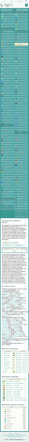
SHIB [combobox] (8, 93)
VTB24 (3, 340)
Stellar (7, 310)
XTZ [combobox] (8, 103)
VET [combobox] (8, 118)
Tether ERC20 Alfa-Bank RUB (14, 387)
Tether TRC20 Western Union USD (15, 398)
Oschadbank (15, 327)
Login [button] (11, 1)
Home (4, 1)
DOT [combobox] (8, 83)
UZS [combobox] (8, 147)
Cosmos (13, 300)
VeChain (4, 319)
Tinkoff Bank (5, 336)
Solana (25, 309)
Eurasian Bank (15, 322)
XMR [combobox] (8, 76)
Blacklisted (18, 245)
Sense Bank (18, 334)
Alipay (21, 320)
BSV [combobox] (8, 46)
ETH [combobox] (8, 66)
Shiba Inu (8, 309)
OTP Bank (4, 329)
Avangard (4, 322)
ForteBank (4, 323)
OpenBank (4, 327)
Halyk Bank (5, 324)
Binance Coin (5, 296)
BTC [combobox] (8, 41)
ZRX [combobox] (8, 31)
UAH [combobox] (8, 127)
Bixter (5, 359)
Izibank (21, 324)
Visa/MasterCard (10, 337)
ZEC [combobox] (8, 123)
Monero (15, 304)
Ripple (22, 307)
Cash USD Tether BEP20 (13, 394)
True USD (4, 314)
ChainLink (4, 300)
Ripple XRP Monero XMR (13, 396)
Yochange (6, 357)
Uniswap (22, 314)
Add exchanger (18, 436)
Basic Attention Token (12, 294)
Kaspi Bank (5, 326)
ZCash (19, 319)
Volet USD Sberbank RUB (13, 391)
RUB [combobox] (8, 130)
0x (14, 293)
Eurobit (5, 370)
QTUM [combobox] (8, 88)
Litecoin (7, 304)
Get (18, 248)
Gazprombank (15, 323)
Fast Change (7, 361)
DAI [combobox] (8, 58)
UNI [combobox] (8, 113)
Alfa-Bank (12, 320)
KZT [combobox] (8, 137)
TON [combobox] (8, 105)
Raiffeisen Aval (6, 332)
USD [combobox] (8, 14)
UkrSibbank (16, 336)
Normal (14, 242)
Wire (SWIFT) (23, 340)
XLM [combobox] (8, 98)
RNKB (18, 332)
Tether (14, 310)
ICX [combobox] (8, 71)
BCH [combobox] (8, 44)
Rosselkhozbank (6, 333)
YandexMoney (5, 293)
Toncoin (11, 313)
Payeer (8, 419)
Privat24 (17, 329)
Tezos (3, 313)
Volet (18, 290)
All (6, 242)
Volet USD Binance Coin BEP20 (14, 383)
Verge (11, 319)
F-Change (6, 366)
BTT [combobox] (8, 49)
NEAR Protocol (6, 306)
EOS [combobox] (22, 68)
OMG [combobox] (8, 81)
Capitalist (4, 290)
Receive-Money (8, 368)
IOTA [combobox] (22, 78)
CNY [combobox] (8, 26)
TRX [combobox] (8, 108)
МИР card (12, 340)
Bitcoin (19, 296)
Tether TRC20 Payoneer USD (14, 389)
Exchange (17, 434)
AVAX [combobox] (8, 34)
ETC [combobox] (8, 68)
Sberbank (8, 334)
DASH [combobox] (8, 61)
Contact (9, 436)
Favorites (7, 245)
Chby (5, 372)
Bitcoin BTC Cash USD (22, 355)
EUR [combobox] (8, 201)
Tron (18, 313)
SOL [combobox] (8, 95)
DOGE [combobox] (8, 63)
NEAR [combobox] (8, 78)
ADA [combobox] (8, 51)
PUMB (16, 330)
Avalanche (22, 293)
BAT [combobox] (8, 36)
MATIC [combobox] (9, 86)
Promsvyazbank (6, 330)
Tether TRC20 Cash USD (13, 381)
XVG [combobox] (8, 120)
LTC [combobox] (8, 73)
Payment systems (21, 435)
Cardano (17, 299)
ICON (24, 303)
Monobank (14, 326)
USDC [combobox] (8, 115)
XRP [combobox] (8, 90)
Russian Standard (19, 333)
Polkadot (17, 306)
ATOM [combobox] (8, 56)
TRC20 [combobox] (9, 100)
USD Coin (8, 316)
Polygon (4, 307)
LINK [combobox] (8, 53)
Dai (22, 300)
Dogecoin (12, 301)
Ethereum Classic (14, 303)
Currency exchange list (9, 435)
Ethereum (22, 301)
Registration (20, 1)
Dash (3, 301)
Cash (10, 342)
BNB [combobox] (8, 39)
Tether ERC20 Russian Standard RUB (16, 400)
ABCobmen (7, 353)
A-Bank (4, 320)
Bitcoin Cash (13, 297)
